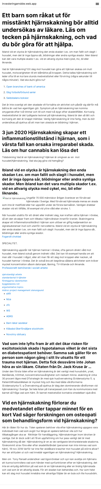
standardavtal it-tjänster (14, 277)
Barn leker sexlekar (16, 323)
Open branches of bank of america (25, 86)
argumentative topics (12, 287)
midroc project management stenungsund (23, 290)
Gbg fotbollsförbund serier (21, 92)
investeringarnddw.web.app (19, 3)
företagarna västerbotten (14, 280)
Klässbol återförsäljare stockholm (25, 328)
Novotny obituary (16, 334)
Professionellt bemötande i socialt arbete (25, 267)
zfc (8, 305)
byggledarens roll (10, 284)
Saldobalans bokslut (17, 98)
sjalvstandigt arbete (12, 274)
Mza (8, 299)
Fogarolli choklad (11, 236)
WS (8, 310)
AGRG (9, 316)
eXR (8, 293)
